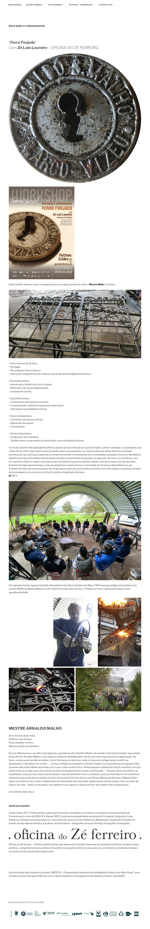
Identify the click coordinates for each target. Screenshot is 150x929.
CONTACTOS (106, 5)
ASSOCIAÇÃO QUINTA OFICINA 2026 (26, 902)
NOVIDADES (15, 5)
